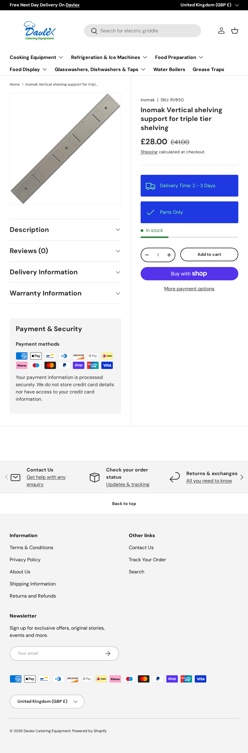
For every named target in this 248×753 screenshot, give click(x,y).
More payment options (189, 288)
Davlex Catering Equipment (47, 731)
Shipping (149, 152)
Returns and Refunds (33, 596)
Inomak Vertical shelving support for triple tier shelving (61, 84)
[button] (234, 30)
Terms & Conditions (31, 547)
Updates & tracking (127, 484)
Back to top (124, 503)
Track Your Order (147, 559)
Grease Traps (208, 69)
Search (136, 572)
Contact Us (141, 547)
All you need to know (209, 481)
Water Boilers (169, 69)
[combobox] (142, 30)
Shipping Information (33, 584)
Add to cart (209, 254)
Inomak (148, 100)
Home (15, 84)
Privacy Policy (25, 559)
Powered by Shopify (89, 731)
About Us (20, 572)
